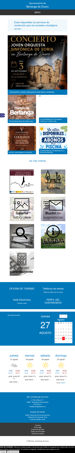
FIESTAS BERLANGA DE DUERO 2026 (21, 121)
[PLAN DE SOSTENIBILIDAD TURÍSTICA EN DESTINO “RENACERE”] (22, 181)
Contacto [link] (38, 425)
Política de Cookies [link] (38, 434)
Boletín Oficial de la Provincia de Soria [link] (37, 415)
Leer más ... (18, 29)
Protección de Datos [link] (37, 429)
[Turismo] (53, 181)
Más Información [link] (13, 452)
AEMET (63, 383)
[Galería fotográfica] (22, 209)
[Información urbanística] (53, 236)
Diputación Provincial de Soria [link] (37, 417)
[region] (37, 12)
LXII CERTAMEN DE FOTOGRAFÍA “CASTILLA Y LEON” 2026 (51, 120)
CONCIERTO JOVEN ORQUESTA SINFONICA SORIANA (31, 92)
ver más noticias (37, 160)
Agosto (61, 319)
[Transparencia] (22, 236)
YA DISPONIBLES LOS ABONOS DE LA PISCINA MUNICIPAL (52, 151)
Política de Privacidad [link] (38, 431)
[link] (61, 316)
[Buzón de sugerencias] (53, 209)
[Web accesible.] (2, 115)
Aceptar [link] (3, 452)
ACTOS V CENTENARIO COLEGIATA (20, 152)
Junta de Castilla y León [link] (37, 419)
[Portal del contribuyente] (22, 263)
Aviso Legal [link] (37, 427)
